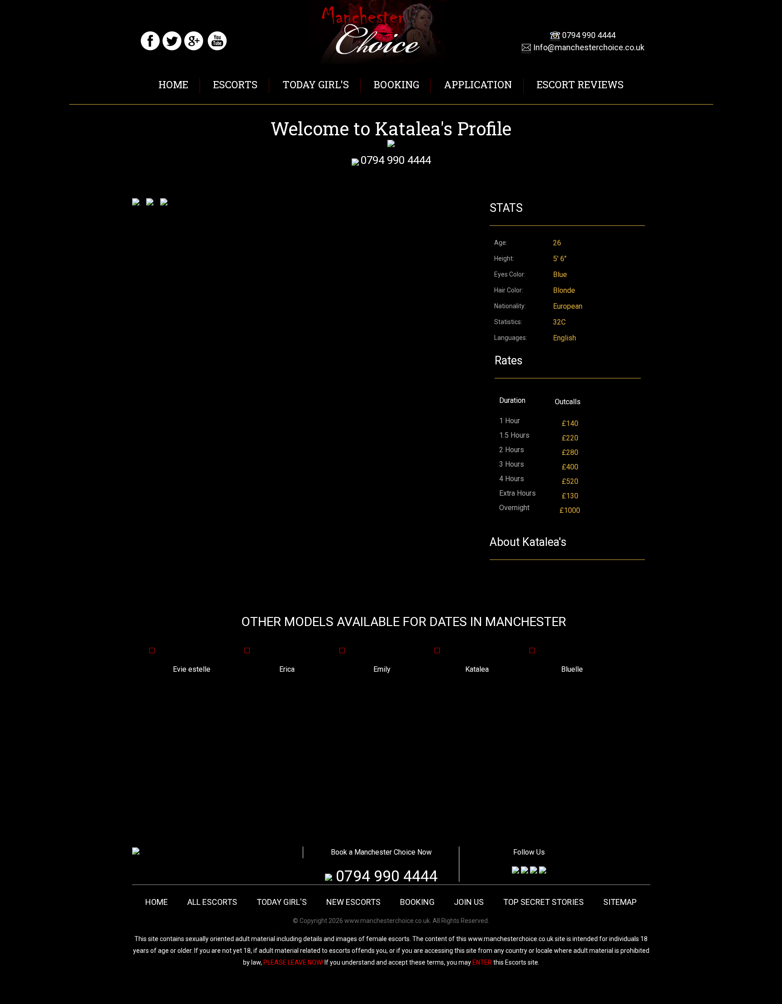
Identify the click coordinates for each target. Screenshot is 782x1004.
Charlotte (620, 669)
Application (478, 84)
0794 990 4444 (588, 35)
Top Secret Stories (543, 902)
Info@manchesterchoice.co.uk (588, 47)
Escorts (235, 84)
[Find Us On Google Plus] (194, 48)
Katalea (430, 669)
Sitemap (620, 902)
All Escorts (212, 902)
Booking (396, 84)
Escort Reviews (580, 84)
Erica (240, 669)
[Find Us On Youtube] (217, 48)
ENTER (482, 962)
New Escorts (353, 902)
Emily (334, 669)
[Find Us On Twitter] (172, 48)
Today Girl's (315, 84)
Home (173, 84)
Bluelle (525, 669)
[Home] (135, 852)
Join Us (469, 902)
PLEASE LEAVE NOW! (293, 962)
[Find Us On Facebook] (150, 48)
